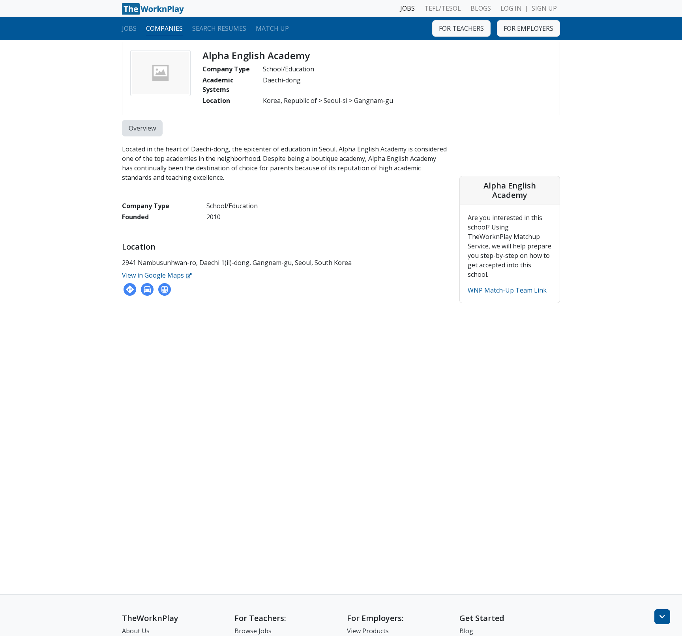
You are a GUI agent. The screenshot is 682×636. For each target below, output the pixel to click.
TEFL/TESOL (442, 8)
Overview (142, 128)
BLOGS (480, 8)
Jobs (129, 28)
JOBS (407, 8)
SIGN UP (544, 8)
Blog (466, 631)
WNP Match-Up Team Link (507, 290)
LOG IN (511, 8)
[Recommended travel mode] (130, 289)
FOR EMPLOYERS (528, 28)
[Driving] (147, 289)
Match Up (272, 28)
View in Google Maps (153, 275)
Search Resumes (219, 28)
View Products (368, 631)
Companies (164, 28)
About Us (136, 631)
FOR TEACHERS (461, 28)
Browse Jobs (253, 631)
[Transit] (164, 289)
